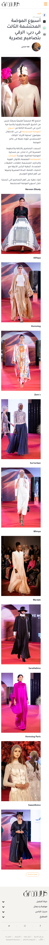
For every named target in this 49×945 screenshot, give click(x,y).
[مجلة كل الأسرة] (24, 893)
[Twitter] (44, 21)
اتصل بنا (8, 937)
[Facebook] (44, 15)
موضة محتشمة (32, 874)
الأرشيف (18, 937)
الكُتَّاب (41, 940)
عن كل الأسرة (39, 937)
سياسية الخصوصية (13, 940)
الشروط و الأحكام (29, 940)
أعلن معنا (27, 937)
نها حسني (25, 47)
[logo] (11, 4)
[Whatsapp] (44, 28)
